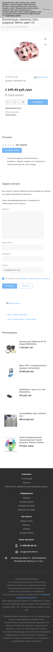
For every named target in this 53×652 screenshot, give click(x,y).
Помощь (26, 498)
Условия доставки (26, 506)
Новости (26, 482)
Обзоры (26, 529)
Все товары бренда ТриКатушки (22, 319)
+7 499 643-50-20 (28, 545)
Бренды (26, 525)
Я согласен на (27, 278)
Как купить (26, 516)
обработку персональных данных (34, 278)
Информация (26, 493)
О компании (26, 478)
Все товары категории (18, 315)
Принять (47, 9)
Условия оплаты (26, 502)
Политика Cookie (13, 15)
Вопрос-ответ (26, 521)
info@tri (24, 551)
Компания (26, 474)
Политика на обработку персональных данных (26, 486)
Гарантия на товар (26, 509)
